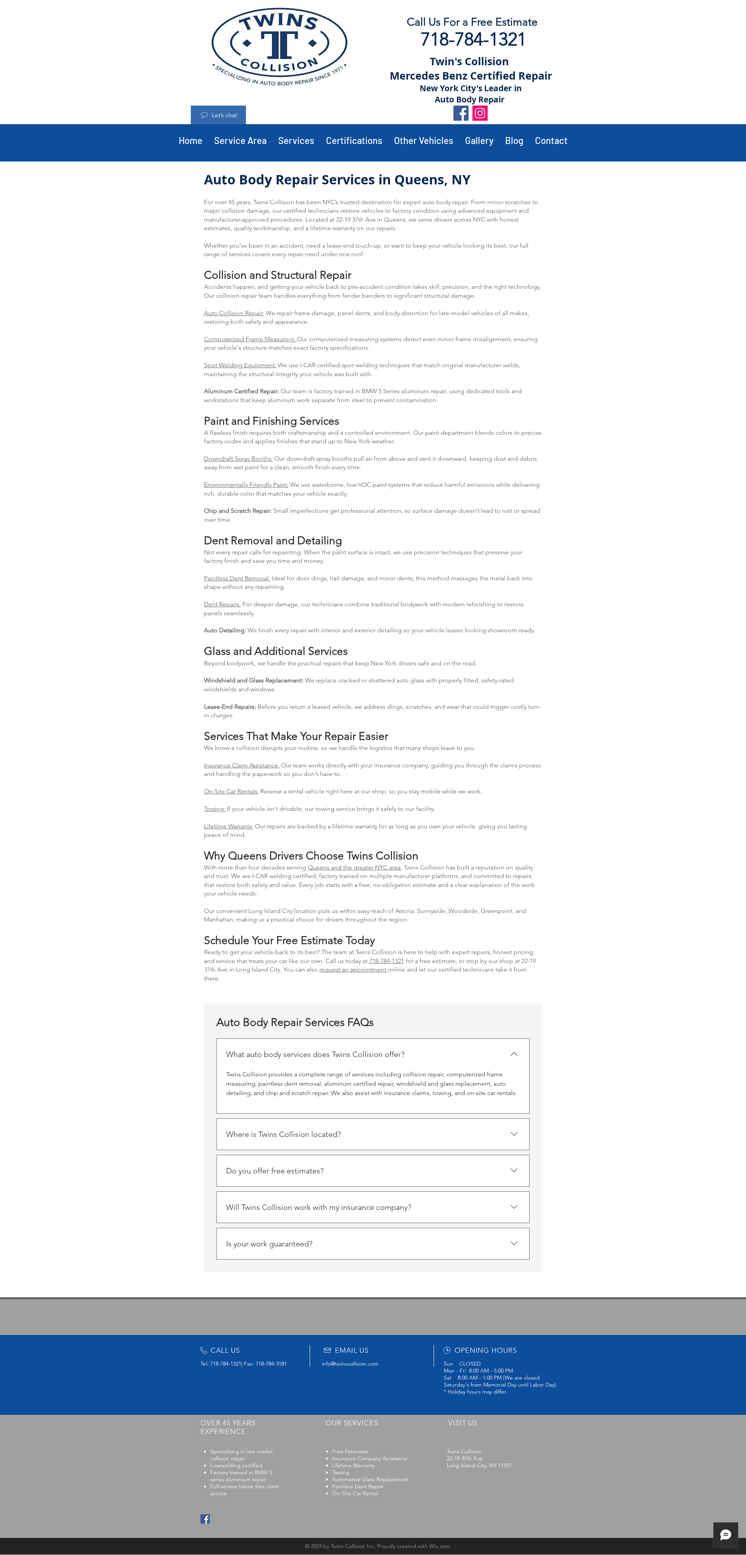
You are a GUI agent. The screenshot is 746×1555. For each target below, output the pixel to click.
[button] (423, 140)
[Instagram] (480, 113)
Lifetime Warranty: (228, 826)
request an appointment (353, 969)
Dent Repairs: (222, 604)
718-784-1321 (386, 961)
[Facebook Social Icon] (205, 1519)
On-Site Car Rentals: (231, 791)
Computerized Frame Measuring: (250, 339)
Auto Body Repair (471, 99)
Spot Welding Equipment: (240, 365)
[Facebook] (461, 113)
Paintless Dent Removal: (237, 578)
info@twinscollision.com (350, 1363)
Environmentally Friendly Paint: (246, 484)
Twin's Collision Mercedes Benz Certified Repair (471, 68)
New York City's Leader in (471, 88)
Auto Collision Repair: (234, 313)
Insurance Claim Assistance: (241, 765)
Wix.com (439, 1546)
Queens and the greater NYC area (354, 867)
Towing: (214, 808)
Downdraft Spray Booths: (238, 458)
